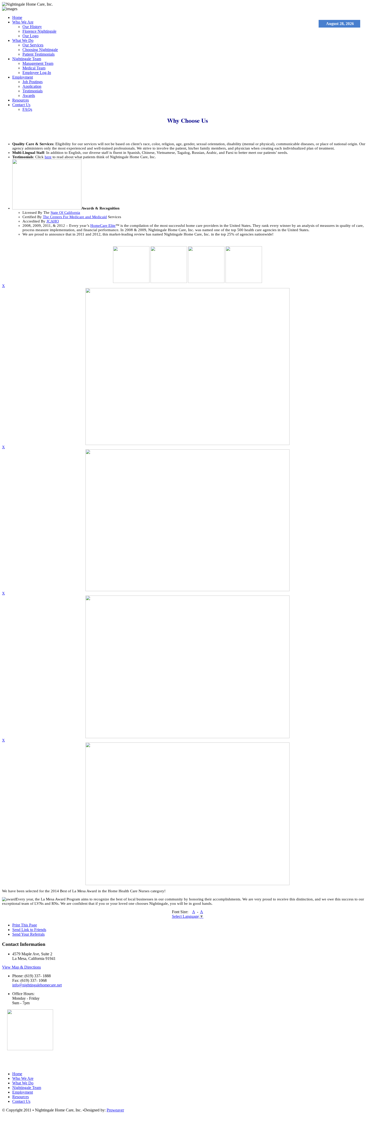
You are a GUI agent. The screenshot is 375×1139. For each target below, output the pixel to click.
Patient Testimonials (38, 54)
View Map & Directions (21, 967)
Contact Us (21, 105)
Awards (28, 95)
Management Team (37, 63)
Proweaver (115, 1110)
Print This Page (24, 925)
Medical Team (33, 68)
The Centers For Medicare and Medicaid (75, 217)
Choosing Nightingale (40, 49)
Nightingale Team (26, 59)
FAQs (27, 109)
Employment (22, 77)
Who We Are (22, 22)
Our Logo (30, 36)
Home (17, 17)
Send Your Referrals (28, 934)
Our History (32, 26)
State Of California (65, 213)
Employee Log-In (36, 72)
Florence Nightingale (39, 31)
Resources (20, 100)
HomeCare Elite (103, 226)
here (48, 157)
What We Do (22, 40)
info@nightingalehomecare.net (37, 985)
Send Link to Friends (29, 929)
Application (31, 86)
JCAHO (52, 221)
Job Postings (32, 82)
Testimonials (32, 91)
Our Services (32, 45)
